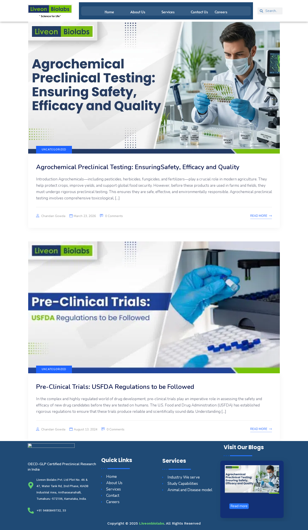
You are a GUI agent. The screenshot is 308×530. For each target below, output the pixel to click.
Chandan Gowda (52, 216)
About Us (137, 11)
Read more (239, 506)
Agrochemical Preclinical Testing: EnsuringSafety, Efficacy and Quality (137, 167)
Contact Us (199, 11)
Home (109, 11)
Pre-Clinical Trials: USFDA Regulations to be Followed (115, 387)
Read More (258, 216)
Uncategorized (54, 149)
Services (168, 11)
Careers (221, 11)
